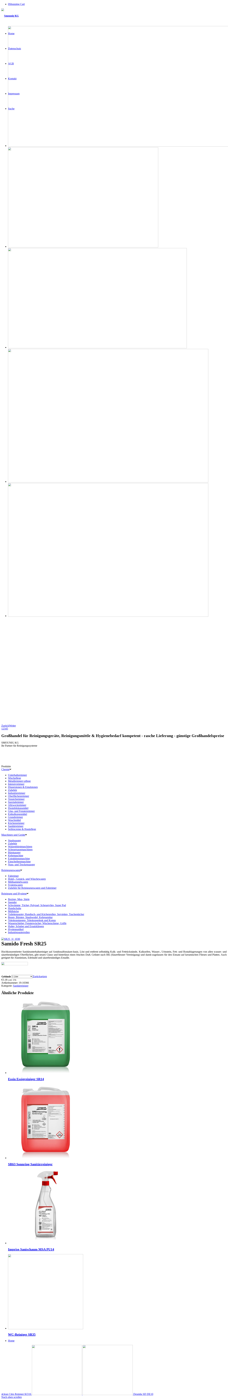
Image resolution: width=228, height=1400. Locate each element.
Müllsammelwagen (18, 881)
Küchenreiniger (16, 823)
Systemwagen (15, 884)
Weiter (12, 725)
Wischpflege (14, 778)
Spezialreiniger (16, 802)
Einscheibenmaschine (19, 861)
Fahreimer (13, 875)
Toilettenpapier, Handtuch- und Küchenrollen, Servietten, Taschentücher (46, 914)
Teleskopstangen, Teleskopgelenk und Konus (32, 920)
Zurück (5, 725)
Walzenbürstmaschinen (20, 846)
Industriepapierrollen (19, 932)
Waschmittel (14, 820)
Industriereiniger (16, 793)
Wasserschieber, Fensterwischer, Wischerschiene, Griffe (37, 923)
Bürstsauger (14, 852)
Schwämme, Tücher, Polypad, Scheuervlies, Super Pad (37, 905)
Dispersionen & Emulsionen (23, 787)
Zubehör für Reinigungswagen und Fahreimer (32, 887)
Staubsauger (14, 840)
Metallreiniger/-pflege (19, 781)
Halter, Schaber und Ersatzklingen (26, 926)
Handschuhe (14, 908)
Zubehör (12, 790)
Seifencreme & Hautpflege (22, 829)
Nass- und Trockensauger (21, 864)
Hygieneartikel (16, 929)
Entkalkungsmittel (17, 814)
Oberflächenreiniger (18, 796)
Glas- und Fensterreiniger (21, 811)
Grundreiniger (15, 817)
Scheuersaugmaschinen (20, 849)
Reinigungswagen (10, 870)
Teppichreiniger (16, 799)
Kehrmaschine (15, 855)
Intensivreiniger (16, 784)
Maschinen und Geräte (13, 834)
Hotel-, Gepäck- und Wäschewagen (27, 878)
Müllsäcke (13, 911)
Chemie (5, 769)
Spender (12, 902)
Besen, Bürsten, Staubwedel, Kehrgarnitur (30, 917)
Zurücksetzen (40, 976)
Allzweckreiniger (17, 805)
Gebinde (6, 976)
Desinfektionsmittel (18, 808)
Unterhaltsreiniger (17, 775)
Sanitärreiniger (15, 826)
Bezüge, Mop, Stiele (19, 899)
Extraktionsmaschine (19, 858)
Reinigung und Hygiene (14, 893)
